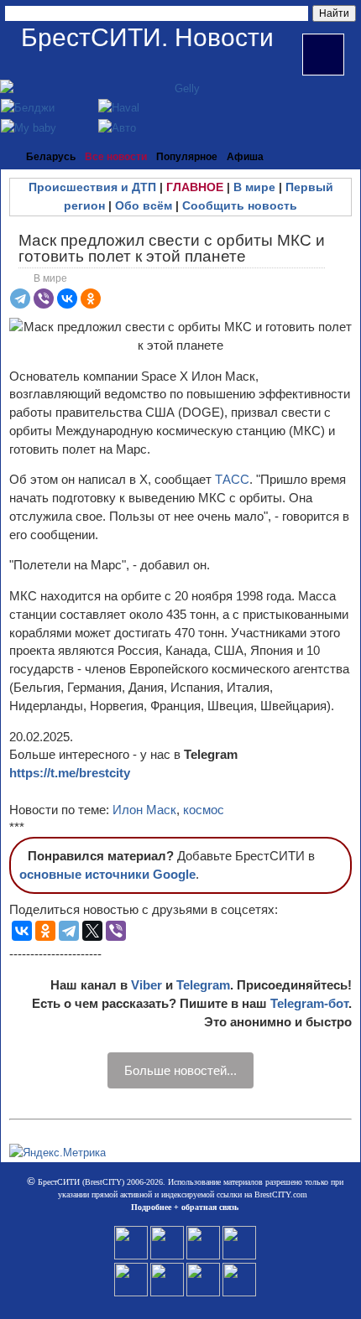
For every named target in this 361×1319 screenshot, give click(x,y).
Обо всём (143, 205)
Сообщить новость (239, 205)
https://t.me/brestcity (69, 773)
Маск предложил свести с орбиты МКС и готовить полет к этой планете (171, 248)
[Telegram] (20, 298)
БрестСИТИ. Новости (147, 37)
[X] (92, 931)
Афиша (245, 157)
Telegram (203, 985)
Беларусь (51, 157)
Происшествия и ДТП (92, 187)
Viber (146, 985)
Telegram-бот (309, 1003)
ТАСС (232, 479)
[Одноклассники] (91, 298)
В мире (254, 187)
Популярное (186, 157)
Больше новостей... (180, 1070)
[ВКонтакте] (67, 298)
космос (203, 809)
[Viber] (44, 298)
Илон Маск (144, 809)
